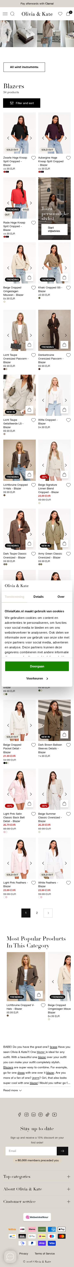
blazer (42, 1057)
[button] (5, 13)
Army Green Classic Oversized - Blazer (50, 555)
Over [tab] (61, 596)
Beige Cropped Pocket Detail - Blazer (12, 748)
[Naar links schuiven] (12, 982)
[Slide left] (8, 138)
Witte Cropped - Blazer (48, 421)
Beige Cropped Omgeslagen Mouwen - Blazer (13, 291)
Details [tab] (39, 596)
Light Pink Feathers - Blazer (15, 884)
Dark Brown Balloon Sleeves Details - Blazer (50, 748)
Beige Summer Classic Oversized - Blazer (50, 817)
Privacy (23, 1253)
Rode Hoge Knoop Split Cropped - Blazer (14, 226)
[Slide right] (31, 138)
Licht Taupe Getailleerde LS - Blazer (13, 423)
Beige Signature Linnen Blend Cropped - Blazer (48, 488)
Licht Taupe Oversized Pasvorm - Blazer (16, 358)
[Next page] (48, 913)
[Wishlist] (60, 13)
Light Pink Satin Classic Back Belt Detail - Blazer (14, 817)
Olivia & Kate (42, 1261)
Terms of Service (45, 1253)
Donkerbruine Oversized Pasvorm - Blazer (51, 358)
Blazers (8, 1067)
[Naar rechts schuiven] (40, 982)
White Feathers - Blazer (48, 884)
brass (53, 1046)
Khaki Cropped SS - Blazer (50, 289)
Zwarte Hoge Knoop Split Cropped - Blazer (15, 161)
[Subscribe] (62, 1151)
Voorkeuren (34, 678)
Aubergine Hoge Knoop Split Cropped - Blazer (51, 161)
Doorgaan (37, 666)
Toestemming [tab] (14, 596)
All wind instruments (24, 67)
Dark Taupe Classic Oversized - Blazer (15, 555)
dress (21, 1072)
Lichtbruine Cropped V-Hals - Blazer (15, 486)
